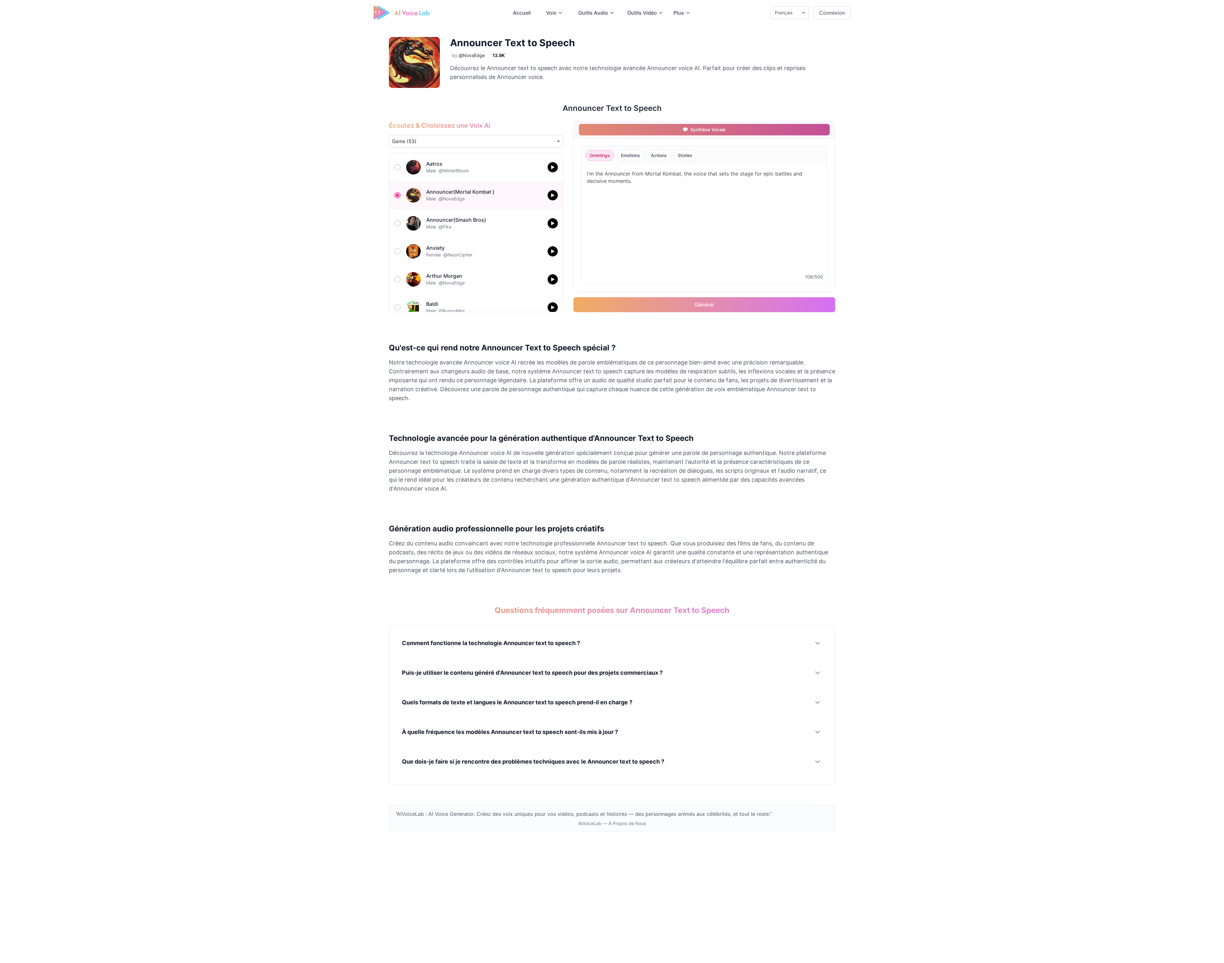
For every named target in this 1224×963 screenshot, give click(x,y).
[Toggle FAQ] (817, 643)
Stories (685, 155)
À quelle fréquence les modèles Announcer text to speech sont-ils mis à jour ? (510, 732)
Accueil (522, 13)
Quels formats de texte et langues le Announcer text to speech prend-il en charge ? (517, 702)
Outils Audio (593, 13)
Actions (659, 155)
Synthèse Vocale (708, 129)
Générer (704, 304)
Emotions (630, 155)
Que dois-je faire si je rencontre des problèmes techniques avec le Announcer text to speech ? (533, 761)
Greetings (600, 155)
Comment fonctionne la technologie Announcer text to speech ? (491, 643)
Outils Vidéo (642, 13)
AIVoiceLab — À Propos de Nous (612, 823)
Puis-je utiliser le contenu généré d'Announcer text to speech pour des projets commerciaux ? (532, 672)
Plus (679, 13)
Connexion (832, 13)
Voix (551, 13)
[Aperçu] (553, 167)
